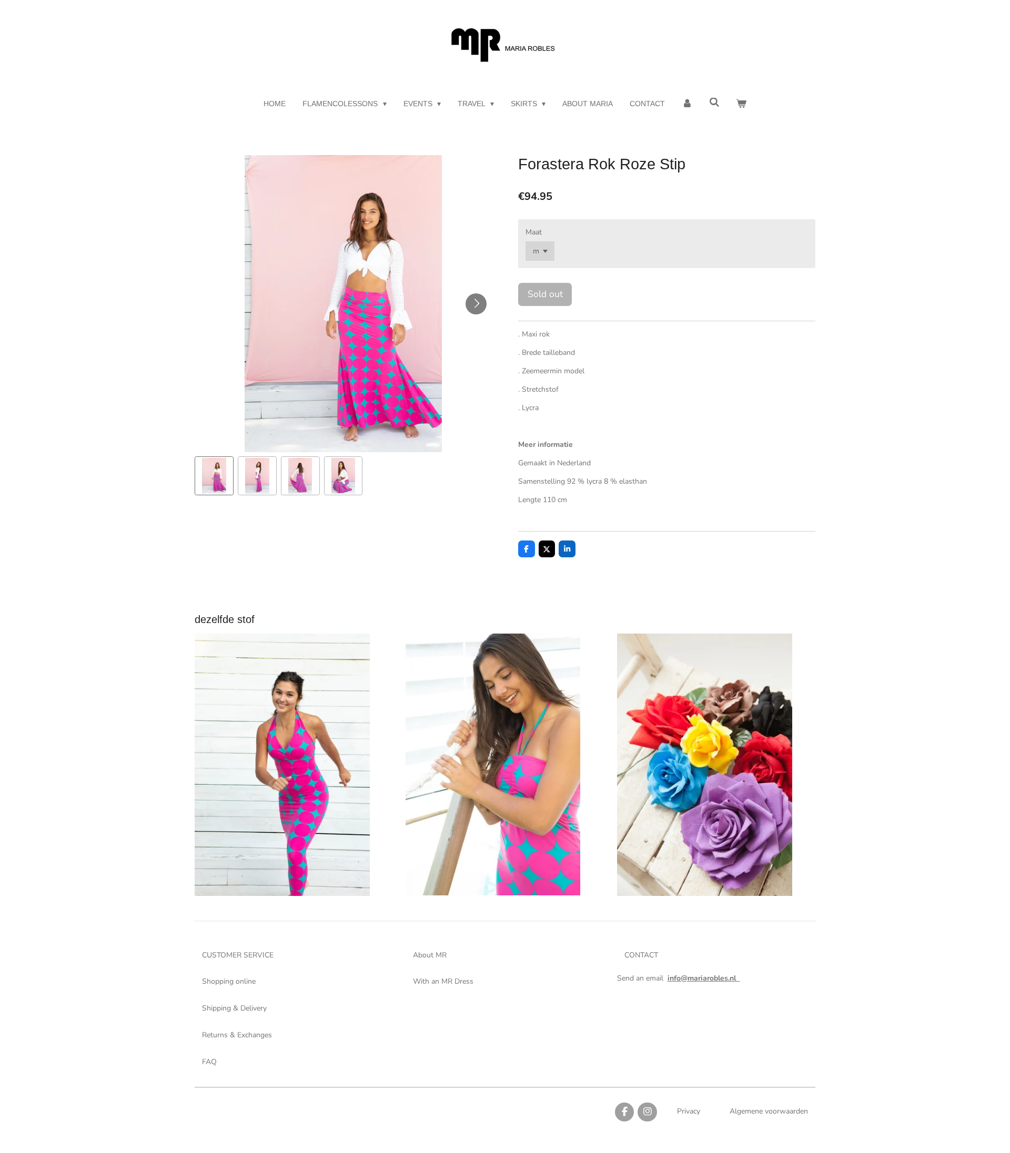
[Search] (714, 102)
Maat (534, 232)
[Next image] (476, 303)
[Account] (687, 103)
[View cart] (741, 103)
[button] (214, 475)
